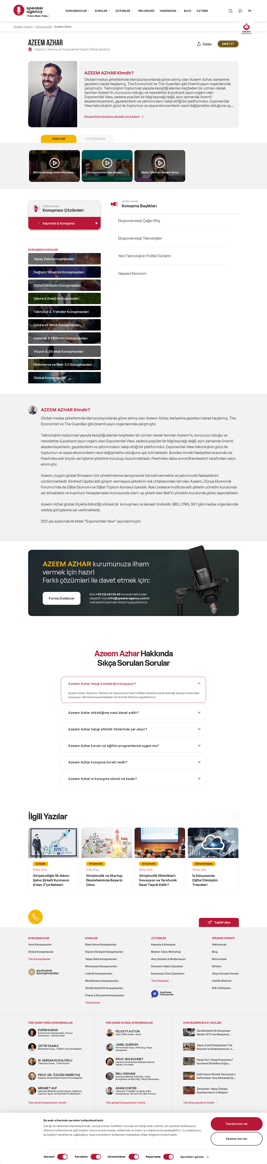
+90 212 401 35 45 (108, 594)
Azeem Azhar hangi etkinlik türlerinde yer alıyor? (107, 729)
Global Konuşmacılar (41, 951)
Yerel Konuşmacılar (40, 944)
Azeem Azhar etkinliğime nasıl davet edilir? (103, 713)
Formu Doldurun (61, 598)
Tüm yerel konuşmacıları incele (47, 1102)
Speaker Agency (23, 26)
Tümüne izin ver (236, 1124)
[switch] (96, 1157)
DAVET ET (228, 43)
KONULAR (101, 10)
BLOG (187, 10)
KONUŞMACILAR (76, 10)
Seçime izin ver (237, 1138)
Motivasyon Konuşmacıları (101, 966)
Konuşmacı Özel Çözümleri (167, 973)
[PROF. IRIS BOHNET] (110, 1065)
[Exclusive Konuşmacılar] (43, 975)
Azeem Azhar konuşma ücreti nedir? (98, 762)
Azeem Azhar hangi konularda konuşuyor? (102, 684)
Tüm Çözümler (160, 980)
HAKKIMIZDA (168, 10)
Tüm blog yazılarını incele (198, 1102)
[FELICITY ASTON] (110, 1036)
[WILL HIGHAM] (110, 1080)
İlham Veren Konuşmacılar (101, 944)
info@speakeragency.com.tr (129, 598)
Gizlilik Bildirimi (221, 980)
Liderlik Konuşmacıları (98, 973)
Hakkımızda (219, 944)
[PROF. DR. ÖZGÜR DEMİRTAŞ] (32, 1080)
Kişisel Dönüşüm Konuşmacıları (104, 951)
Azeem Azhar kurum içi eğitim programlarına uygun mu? (113, 746)
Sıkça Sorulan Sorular (225, 973)
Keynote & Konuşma (163, 944)
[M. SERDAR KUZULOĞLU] (32, 1065)
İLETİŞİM (202, 10)
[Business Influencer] (162, 997)
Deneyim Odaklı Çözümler (167, 966)
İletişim (216, 966)
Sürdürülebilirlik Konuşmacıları (104, 988)
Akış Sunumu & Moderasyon (168, 959)
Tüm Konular (92, 1002)
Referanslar (219, 959)
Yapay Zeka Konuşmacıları (101, 959)
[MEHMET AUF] (32, 1094)
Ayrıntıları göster (192, 1157)
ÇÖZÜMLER (122, 10)
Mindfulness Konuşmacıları (102, 980)
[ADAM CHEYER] (110, 1094)
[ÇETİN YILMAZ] (32, 1050)
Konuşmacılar (44, 26)
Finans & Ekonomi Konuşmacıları (104, 995)
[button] (234, 816)
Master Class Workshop (166, 951)
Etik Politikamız (221, 988)
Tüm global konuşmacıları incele (125, 1102)
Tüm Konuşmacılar (39, 959)
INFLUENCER (146, 10)
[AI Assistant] (246, 29)
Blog (215, 951)
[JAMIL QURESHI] (110, 1050)
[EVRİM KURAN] (32, 1036)
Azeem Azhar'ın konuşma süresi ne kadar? (102, 779)
